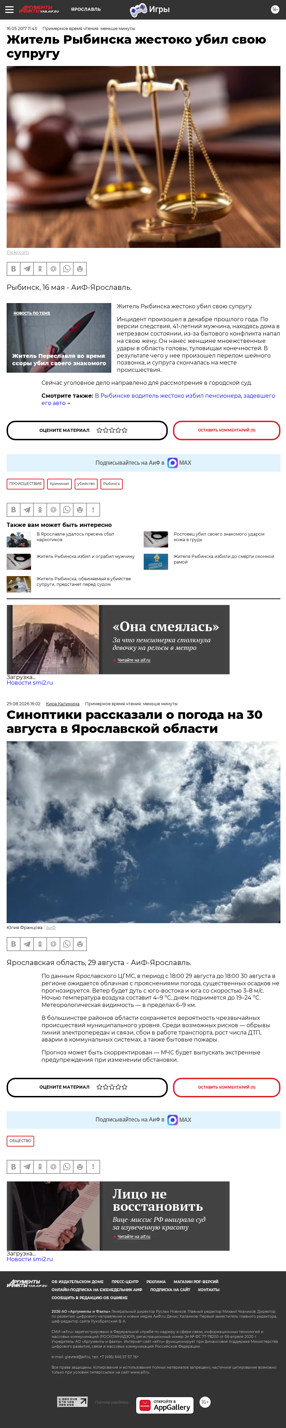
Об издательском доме (78, 1282)
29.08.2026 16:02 (23, 703)
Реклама (156, 1282)
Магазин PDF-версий (196, 1282)
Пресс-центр (125, 1282)
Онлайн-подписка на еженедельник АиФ (97, 1290)
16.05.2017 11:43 (22, 28)
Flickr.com (18, 252)
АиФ (51, 927)
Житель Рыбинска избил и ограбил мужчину (86, 556)
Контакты (208, 1290)
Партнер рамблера (111, 1402)
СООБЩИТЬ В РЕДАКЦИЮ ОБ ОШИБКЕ (90, 1298)
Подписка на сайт (170, 1290)
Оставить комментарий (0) (227, 430)
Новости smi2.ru (30, 682)
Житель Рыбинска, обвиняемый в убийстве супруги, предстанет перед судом (84, 581)
